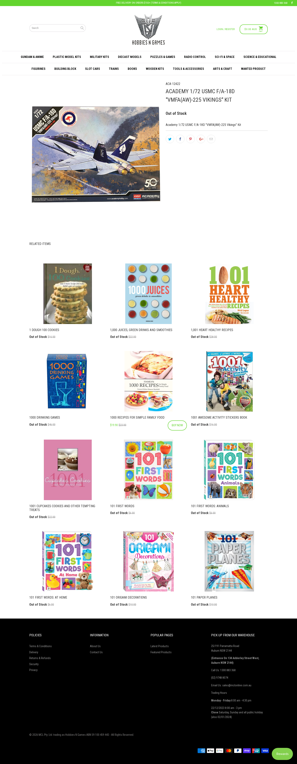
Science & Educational (259, 57)
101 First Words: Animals (229, 470)
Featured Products (161, 652)
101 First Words (148, 470)
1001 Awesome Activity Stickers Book (229, 381)
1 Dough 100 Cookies (67, 293)
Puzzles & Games (162, 57)
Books (132, 69)
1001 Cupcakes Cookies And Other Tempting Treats (67, 470)
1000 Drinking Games (67, 381)
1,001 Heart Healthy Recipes (229, 293)
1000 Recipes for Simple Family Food (148, 381)
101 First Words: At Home (67, 561)
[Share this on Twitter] (170, 139)
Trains (114, 69)
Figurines (38, 69)
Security (34, 664)
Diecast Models (129, 57)
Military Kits (99, 57)
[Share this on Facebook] (180, 139)
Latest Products (160, 646)
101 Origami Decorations (148, 561)
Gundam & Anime (32, 57)
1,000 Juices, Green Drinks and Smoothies (148, 293)
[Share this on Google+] (201, 139)
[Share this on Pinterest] (190, 139)
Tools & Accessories (188, 69)
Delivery (33, 652)
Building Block (65, 69)
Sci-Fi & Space (225, 57)
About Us (95, 646)
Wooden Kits (155, 69)
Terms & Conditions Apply (166, 2)
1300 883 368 (280, 3)
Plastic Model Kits (67, 57)
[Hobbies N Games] (148, 29)
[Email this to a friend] (211, 139)
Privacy (33, 670)
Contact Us (96, 652)
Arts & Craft (222, 69)
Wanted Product (253, 69)
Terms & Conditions (40, 646)
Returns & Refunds (40, 658)
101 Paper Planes (229, 561)
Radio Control (195, 57)
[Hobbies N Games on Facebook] (292, 3)
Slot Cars (92, 69)
